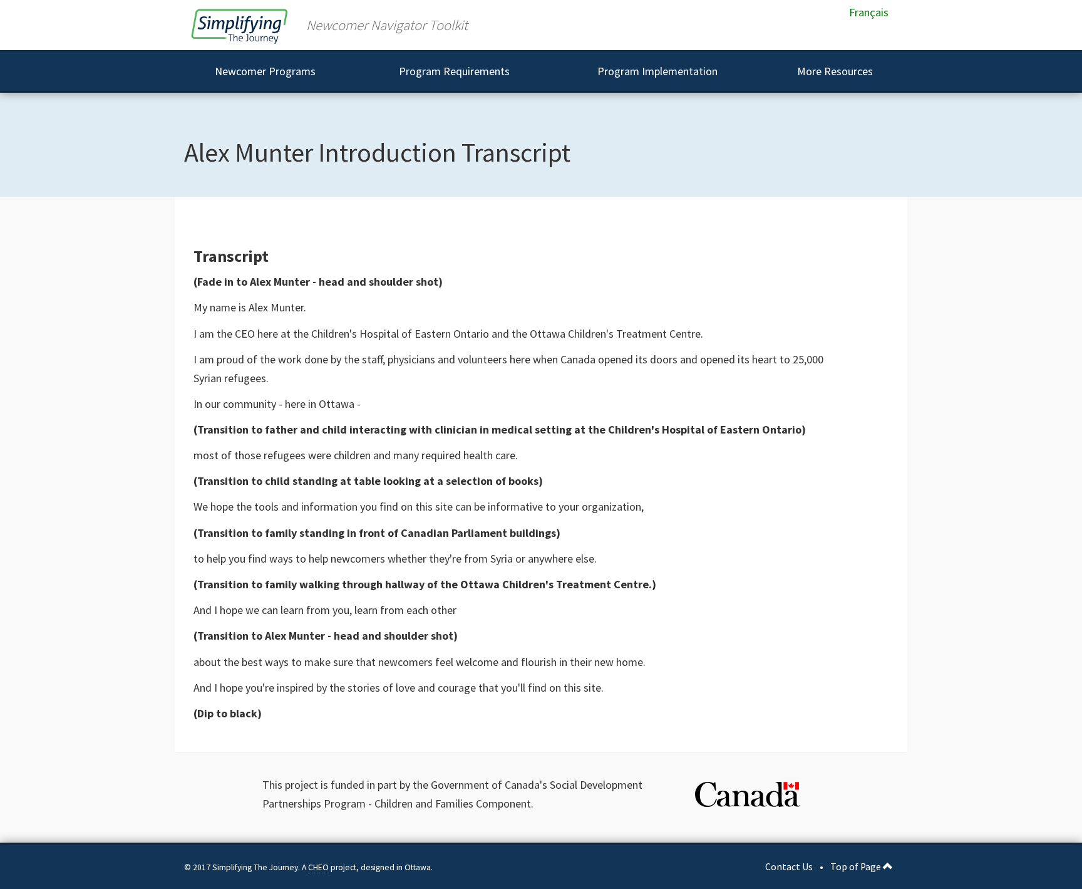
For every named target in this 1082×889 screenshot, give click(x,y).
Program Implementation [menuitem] (657, 71)
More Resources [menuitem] (835, 71)
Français (869, 12)
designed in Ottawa (396, 867)
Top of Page (856, 867)
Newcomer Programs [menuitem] (265, 71)
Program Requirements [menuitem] (454, 71)
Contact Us (789, 867)
